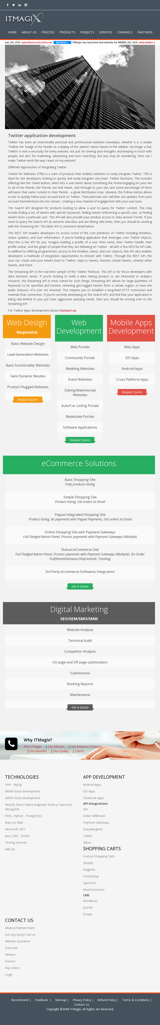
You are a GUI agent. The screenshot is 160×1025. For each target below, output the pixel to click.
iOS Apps (89, 791)
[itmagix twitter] (13, 4)
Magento (89, 870)
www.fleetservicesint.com (27, 42)
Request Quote (28, 400)
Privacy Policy (82, 1000)
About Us (29, 32)
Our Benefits (38, 751)
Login (8, 974)
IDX (85, 809)
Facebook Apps (93, 798)
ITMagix (75, 1009)
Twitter (88, 836)
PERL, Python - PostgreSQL (23, 816)
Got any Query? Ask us (20, 934)
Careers (10, 961)
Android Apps (92, 785)
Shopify (88, 863)
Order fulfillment (94, 816)
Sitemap (60, 1000)
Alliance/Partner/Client (20, 928)
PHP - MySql (13, 785)
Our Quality (61, 751)
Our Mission (56, 746)
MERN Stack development (22, 798)
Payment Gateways (96, 822)
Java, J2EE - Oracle (17, 836)
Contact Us (81, 1004)
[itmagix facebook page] (7, 4)
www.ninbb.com (138, 42)
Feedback (42, 1000)
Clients (79, 751)
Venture (10, 954)
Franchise (11, 948)
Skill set (10, 849)
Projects (87, 32)
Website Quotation (17, 941)
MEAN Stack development (22, 791)
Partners (145, 32)
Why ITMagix (32, 746)
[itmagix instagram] (25, 4)
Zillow (87, 842)
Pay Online (12, 968)
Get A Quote (80, 586)
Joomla (88, 907)
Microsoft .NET (15, 829)
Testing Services (16, 842)
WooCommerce (94, 890)
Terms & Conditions (135, 1000)
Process (47, 32)
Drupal (87, 914)
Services (105, 32)
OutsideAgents (93, 829)
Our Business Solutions (86, 746)
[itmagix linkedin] (19, 4)
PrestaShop (91, 876)
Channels (124, 32)
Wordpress (90, 901)
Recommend (20, 1000)
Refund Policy (107, 1000)
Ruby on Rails (14, 822)
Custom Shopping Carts (99, 856)
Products (67, 32)
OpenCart (89, 883)
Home (12, 32)
